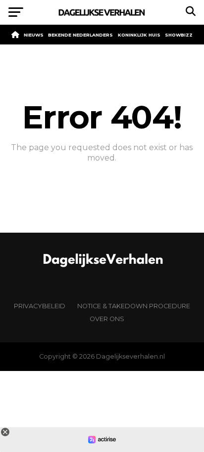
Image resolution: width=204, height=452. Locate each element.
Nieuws (34, 35)
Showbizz (179, 35)
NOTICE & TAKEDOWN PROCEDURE (133, 306)
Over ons (107, 319)
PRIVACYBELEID (39, 306)
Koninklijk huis (139, 35)
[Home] (15, 34)
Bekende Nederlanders (80, 35)
